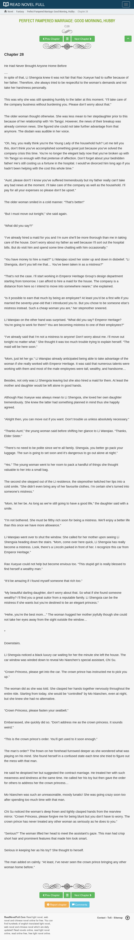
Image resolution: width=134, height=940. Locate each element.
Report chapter (58, 904)
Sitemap (118, 917)
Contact (101, 917)
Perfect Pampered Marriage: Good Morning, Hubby (67, 20)
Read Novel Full (27, 4)
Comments (81, 904)
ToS (109, 917)
